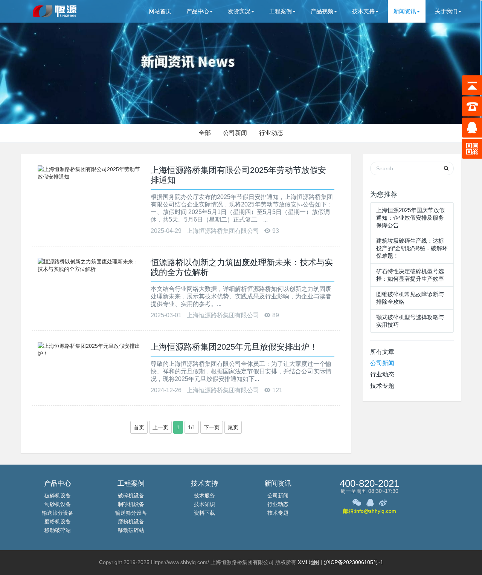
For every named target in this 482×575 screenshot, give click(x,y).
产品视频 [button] (322, 11)
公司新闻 (235, 133)
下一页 (212, 427)
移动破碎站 (57, 530)
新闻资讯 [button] (405, 11)
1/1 (191, 427)
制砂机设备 (57, 504)
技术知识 (204, 504)
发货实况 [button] (239, 11)
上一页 (160, 427)
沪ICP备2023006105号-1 (353, 562)
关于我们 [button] (446, 11)
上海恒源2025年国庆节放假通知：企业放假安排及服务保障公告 (410, 217)
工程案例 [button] (280, 11)
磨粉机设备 (57, 521)
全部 (205, 133)
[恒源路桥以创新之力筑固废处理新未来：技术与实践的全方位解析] (90, 265)
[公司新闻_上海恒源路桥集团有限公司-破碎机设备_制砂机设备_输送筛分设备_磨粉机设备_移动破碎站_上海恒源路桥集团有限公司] (55, 11)
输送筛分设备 (57, 513)
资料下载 (204, 513)
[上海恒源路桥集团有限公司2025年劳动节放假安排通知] (90, 173)
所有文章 (382, 352)
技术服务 (204, 495)
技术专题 (382, 385)
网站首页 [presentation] (160, 11)
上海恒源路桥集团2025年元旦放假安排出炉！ (234, 347)
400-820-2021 (369, 483)
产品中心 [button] (197, 11)
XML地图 (308, 562)
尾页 (233, 427)
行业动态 (271, 133)
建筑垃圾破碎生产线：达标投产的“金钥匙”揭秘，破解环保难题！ (412, 248)
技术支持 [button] (363, 11)
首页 (139, 427)
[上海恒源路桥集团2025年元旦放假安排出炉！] (90, 349)
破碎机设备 (57, 495)
